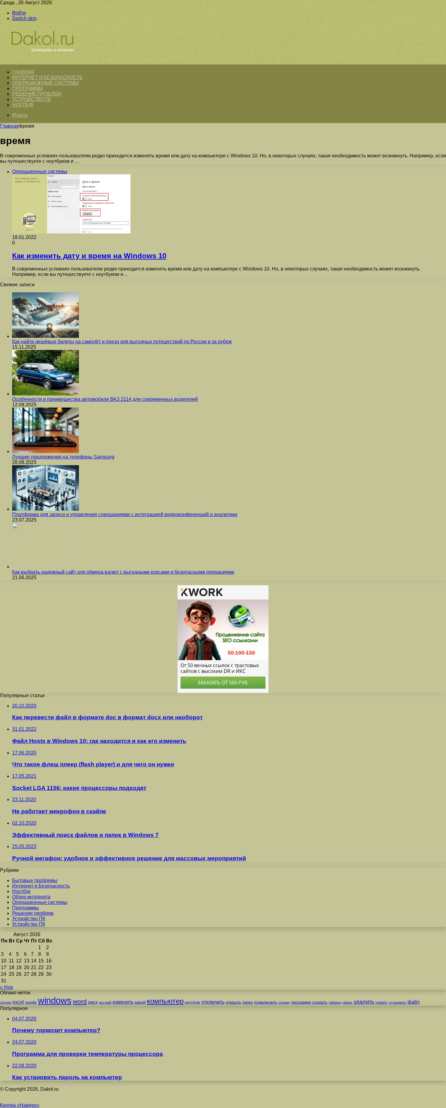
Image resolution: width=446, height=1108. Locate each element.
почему (284, 1002)
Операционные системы (45, 83)
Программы (27, 88)
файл (413, 1002)
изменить (123, 1002)
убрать (347, 1002)
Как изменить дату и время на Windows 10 (89, 256)
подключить (265, 1002)
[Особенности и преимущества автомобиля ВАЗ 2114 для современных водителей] (45, 393)
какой (140, 1002)
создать (319, 1002)
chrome (5, 1002)
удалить (364, 1002)
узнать (381, 1002)
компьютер (165, 1001)
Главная (9, 126)
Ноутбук (23, 104)
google (31, 1002)
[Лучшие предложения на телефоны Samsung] (45, 451)
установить (397, 1002)
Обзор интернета (31, 896)
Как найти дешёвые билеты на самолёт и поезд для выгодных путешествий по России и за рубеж (122, 341)
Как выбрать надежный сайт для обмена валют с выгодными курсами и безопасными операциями (123, 572)
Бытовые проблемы (34, 880)
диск (93, 1002)
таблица (335, 1002)
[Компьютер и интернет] (49, 61)
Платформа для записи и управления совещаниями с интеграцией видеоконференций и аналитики (124, 514)
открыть (233, 1002)
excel (18, 1002)
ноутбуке (192, 1002)
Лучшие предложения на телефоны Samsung (63, 456)
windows (55, 1001)
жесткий (105, 1002)
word (80, 1001)
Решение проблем (36, 93)
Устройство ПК (31, 99)
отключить (213, 1002)
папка (247, 1002)
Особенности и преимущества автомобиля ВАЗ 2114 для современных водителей (105, 399)
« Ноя (6, 987)
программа (301, 1002)
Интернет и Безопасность (47, 77)
